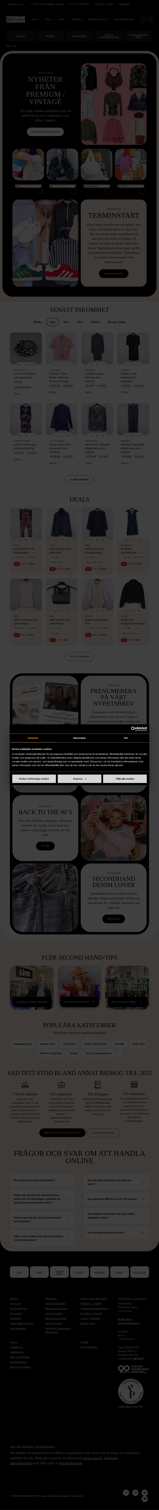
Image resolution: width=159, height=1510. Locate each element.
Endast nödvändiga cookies (34, 778)
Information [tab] (79, 738)
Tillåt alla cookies (125, 778)
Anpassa (77, 778)
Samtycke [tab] (33, 738)
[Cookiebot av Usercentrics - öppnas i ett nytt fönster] (133, 729)
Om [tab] (126, 738)
